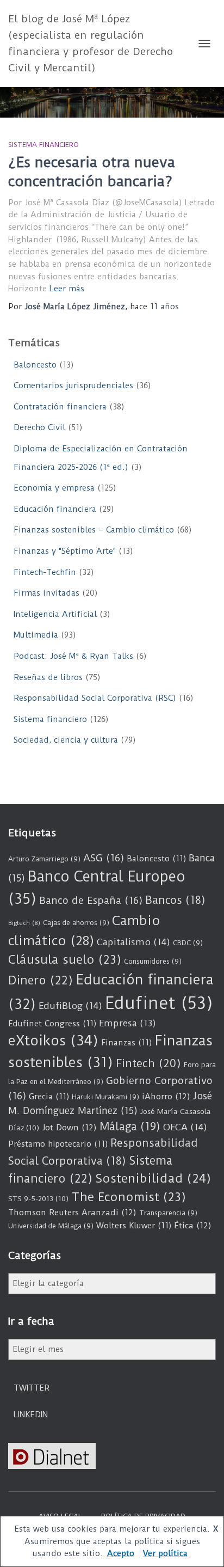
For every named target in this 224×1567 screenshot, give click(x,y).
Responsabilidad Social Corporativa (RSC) (95, 698)
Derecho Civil (39, 427)
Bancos (175, 900)
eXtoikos (53, 1040)
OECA (185, 1127)
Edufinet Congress (52, 1024)
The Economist (128, 1197)
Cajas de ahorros (76, 923)
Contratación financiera (60, 407)
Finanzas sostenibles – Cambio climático (94, 530)
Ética (192, 1226)
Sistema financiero (43, 144)
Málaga (129, 1126)
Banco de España (90, 901)
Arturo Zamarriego (44, 859)
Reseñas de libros (48, 677)
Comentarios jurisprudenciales (73, 385)
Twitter (31, 1388)
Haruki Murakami (105, 1097)
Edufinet (159, 1003)
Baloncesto (35, 365)
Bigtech (24, 923)
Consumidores (153, 961)
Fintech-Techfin (45, 572)
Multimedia (36, 635)
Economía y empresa (54, 488)
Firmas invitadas (46, 593)
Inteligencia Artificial (55, 614)
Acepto (120, 1553)
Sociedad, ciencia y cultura (66, 740)
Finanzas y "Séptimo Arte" (65, 551)
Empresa (127, 1023)
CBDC (188, 943)
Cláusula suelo (64, 959)
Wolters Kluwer (133, 1226)
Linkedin (31, 1414)
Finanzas (126, 1043)
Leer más (66, 288)
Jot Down (69, 1128)
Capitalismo (133, 941)
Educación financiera (55, 509)
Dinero (40, 980)
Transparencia (168, 1213)
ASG (103, 858)
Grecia (49, 1096)
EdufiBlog (70, 1005)
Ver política (165, 1553)
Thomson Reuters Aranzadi (72, 1212)
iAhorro (166, 1096)
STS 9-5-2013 (38, 1198)
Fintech (148, 1063)
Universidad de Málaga (51, 1226)
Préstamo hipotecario (58, 1144)
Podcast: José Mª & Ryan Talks (73, 656)
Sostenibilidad (153, 1178)
